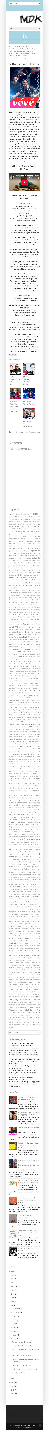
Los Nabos (37, 810)
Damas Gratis (24, 639)
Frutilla (18, 727)
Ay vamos (25, 558)
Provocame (18, 928)
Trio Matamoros (18, 989)
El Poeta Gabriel (34, 685)
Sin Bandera (27, 962)
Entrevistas (16, 705)
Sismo (38, 965)
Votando (24, 1017)
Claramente (18, 609)
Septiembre (12, 955)
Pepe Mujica (32, 912)
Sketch (11, 967)
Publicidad (32, 928)
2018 (12, 1302)
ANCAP (11, 546)
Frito (10, 727)
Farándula (34, 715)
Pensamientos (12, 912)
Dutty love (11, 671)
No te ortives (12, 882)
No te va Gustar (22, 882)
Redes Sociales (19, 936)
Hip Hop (11, 746)
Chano (11, 597)
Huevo (15, 752)
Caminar (16, 583)
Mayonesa (16, 49)
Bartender (29, 565)
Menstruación (15, 849)
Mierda (26, 852)
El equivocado (18, 678)
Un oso (22, 994)
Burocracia (23, 577)
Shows (28, 958)
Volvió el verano (17, 1017)
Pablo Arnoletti (21, 894)
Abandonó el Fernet (23, 524)
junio (14, 1324)
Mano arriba (29, 822)
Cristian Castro (36, 627)
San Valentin (28, 948)
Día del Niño (31, 654)
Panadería (37, 896)
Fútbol (30, 727)
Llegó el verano (36, 803)
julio (14, 1320)
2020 (22, 517)
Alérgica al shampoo (19, 539)
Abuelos (17, 526)
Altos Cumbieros (35, 541)
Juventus (18, 771)
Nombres (37, 884)
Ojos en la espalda (32, 889)
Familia (17, 715)
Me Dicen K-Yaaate (26, 49)
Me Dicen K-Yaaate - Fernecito (21, 1356)
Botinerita (11, 575)
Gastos (10, 731)
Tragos (31, 987)
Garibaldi (18, 729)
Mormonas (11, 862)
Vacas (10, 1002)
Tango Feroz (21, 975)
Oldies (17, 891)
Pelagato (11, 909)
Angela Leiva (19, 548)
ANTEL (32, 548)
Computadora (36, 617)
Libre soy (31, 800)
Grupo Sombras (28, 736)
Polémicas (29, 916)
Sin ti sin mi (28, 965)
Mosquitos (18, 862)
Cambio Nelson (36, 580)
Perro (38, 912)
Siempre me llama (35, 960)
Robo (26, 943)
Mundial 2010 (13, 870)
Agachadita (12, 531)
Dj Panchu (24, 664)
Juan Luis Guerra (36, 766)
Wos (13, 1022)
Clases (10, 612)
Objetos (28, 887)
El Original (30, 683)
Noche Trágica (30, 884)
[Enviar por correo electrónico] (9, 354)
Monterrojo (23, 859)
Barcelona (12, 565)
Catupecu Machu (23, 588)
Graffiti (27, 734)
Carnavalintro (36, 585)
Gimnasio (24, 731)
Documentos (12, 666)
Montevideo (30, 859)
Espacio (15, 710)
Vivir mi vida (36, 1012)
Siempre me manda (14, 962)
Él (38, 671)
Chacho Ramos (15, 595)
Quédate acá (13, 933)
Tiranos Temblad (18, 984)
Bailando (28, 560)
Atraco (10, 555)
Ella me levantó (26, 693)
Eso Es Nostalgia (29, 707)
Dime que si (25, 659)
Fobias (10, 724)
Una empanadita (35, 994)
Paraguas (38, 899)
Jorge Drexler (26, 766)
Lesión (23, 800)
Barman (18, 565)
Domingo (19, 666)
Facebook (11, 715)
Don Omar (26, 666)
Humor (11, 49)
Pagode (28, 894)
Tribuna (11, 989)
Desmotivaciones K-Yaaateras (30, 649)
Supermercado (35, 970)
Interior (32, 759)
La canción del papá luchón (23, 776)
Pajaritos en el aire (35, 894)
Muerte (11, 867)
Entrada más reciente (16, 432)
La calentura (26, 773)
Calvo (30, 580)
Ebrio (16, 671)
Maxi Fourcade (16, 834)
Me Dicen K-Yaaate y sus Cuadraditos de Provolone (23, 842)
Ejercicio (35, 671)
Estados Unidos (32, 710)
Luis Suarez (20, 815)
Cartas (16, 588)
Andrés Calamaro (35, 546)
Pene (31, 909)
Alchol (20, 536)
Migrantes (32, 852)
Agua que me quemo (15, 534)
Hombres (11, 749)
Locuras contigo (26, 807)
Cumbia (18, 634)
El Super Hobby (16, 688)
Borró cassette (36, 572)
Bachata (34, 558)
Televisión (11, 979)
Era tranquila (34, 705)
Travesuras (37, 987)
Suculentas (12, 970)
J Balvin (37, 761)
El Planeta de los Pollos (22, 685)
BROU (38, 575)
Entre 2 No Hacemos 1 (18, 702)
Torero (32, 984)
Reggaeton (29, 51)
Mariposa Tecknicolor (30, 827)
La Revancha (25, 790)
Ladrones (27, 793)
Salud (17, 948)
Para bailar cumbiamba (29, 899)
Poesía (14, 916)
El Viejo (23, 688)
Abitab (38, 524)
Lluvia (29, 805)
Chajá (20, 595)
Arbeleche (23, 551)
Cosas (33, 624)
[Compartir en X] (14, 354)
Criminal (28, 627)
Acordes (12, 529)
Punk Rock (12, 931)
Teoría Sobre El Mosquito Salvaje (22, 1346)
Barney (24, 565)
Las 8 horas (17, 795)
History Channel (35, 746)
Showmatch (22, 958)
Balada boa (17, 563)
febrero (15, 1335)
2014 (34, 514)
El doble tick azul (27, 676)
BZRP (30, 577)
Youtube (32, 1025)
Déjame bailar (32, 642)
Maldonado (12, 822)
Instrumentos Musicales (33, 756)
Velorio (38, 1002)
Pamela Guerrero (14, 896)
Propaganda (37, 926)
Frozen (14, 727)
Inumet (21, 761)
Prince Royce (23, 924)
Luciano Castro (20, 812)
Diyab (18, 664)
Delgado (18, 644)
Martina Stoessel (30, 829)
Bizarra (34, 570)
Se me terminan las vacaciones (30, 950)
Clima (19, 612)
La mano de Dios (35, 783)
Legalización (17, 800)
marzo (15, 1331)
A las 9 (21, 521)
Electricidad (36, 690)
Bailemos (17, 46)
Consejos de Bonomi (28, 619)
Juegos (25, 769)
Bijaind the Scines (20, 570)
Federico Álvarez (26, 717)
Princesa (31, 924)
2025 (39, 517)
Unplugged (35, 996)
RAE (24, 933)
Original (35, 891)
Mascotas (11, 832)
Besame (38, 568)
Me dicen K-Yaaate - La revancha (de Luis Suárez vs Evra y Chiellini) (15, 406)
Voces (10, 1015)
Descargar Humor (22, 647)
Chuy (31, 602)
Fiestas (22, 719)
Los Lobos (16, 810)
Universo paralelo (25, 997)
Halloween (12, 741)
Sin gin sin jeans (35, 962)
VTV (28, 1017)
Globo (34, 731)
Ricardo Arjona (25, 941)
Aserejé (11, 553)
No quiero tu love (35, 879)
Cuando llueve (13, 630)
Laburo (22, 793)
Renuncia (11, 941)
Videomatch (21, 1010)
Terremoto (22, 979)
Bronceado (33, 575)
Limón (22, 803)
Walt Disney (15, 1020)
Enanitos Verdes (18, 698)
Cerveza (30, 592)
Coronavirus (27, 624)
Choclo (38, 600)
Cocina (38, 612)
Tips (10, 984)
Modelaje (20, 857)
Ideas (10, 754)
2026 (10, 519)
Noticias (18, 887)
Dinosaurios (16, 661)
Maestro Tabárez (25, 817)
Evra (32, 712)
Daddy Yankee (27, 637)
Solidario (15, 967)
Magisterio (34, 817)
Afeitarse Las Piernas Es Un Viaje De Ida (24, 1369)
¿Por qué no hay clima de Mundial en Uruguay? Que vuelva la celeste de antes (29, 1200)
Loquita (33, 807)
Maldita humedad (19, 819)
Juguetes (33, 769)
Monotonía (16, 859)
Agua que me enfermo (33, 531)
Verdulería (23, 1004)
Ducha (10, 669)
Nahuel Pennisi (13, 872)
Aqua (17, 551)
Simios (21, 962)
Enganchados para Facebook (16, 700)
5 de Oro (14, 519)
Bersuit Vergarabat (29, 568)
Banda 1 (30, 563)
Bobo (12, 572)
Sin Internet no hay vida (16, 965)
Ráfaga (29, 933)
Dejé (14, 644)
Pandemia (12, 899)
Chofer (17, 602)
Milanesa (35, 49)
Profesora (37, 924)
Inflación (11, 756)
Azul (29, 558)
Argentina (33, 551)
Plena (38, 914)
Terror (27, 979)
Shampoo (15, 958)
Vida (25, 1007)
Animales (26, 548)
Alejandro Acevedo (28, 536)
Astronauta (26, 553)
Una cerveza (27, 994)
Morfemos (12, 51)
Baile (33, 560)
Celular (25, 590)
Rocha (30, 943)
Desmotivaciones (14, 649)
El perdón (36, 683)
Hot (34, 749)
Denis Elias (31, 644)
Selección (21, 953)
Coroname (19, 624)
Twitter (38, 992)
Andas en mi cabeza (21, 546)
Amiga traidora (21, 543)
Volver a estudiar (30, 1015)
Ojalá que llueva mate (21, 889)
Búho (18, 577)
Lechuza (11, 800)
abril (14, 1328)
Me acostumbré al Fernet (31, 836)
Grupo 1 (33, 734)
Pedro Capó (31, 907)
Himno (38, 744)
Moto (23, 862)
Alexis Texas (29, 539)
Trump (30, 989)
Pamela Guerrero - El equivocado (22, 1342)
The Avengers (36, 979)
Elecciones (27, 690)
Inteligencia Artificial (15, 759)
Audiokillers (20, 555)
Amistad (34, 543)
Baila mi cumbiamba (19, 560)
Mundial (37, 867)
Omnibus (29, 891)
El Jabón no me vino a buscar (30, 681)
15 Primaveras (17, 514)
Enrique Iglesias (29, 700)
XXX (19, 1022)
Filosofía (14, 722)
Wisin (10, 1022)
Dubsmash (37, 666)
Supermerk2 (12, 972)
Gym (28, 739)
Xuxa (16, 1022)
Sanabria (34, 948)
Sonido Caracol (22, 967)
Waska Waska (30, 1020)
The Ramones (12, 982)
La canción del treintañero (23, 778)
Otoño (10, 894)
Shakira (34, 955)
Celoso (21, 590)
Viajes (38, 1004)
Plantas (26, 914)
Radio (19, 933)
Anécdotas (12, 548)
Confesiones (12, 619)
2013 (29, 514)
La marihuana (13, 786)
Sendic (38, 953)
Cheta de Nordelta (29, 597)
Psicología (25, 928)
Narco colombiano (27, 872)
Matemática (21, 832)
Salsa (10, 948)
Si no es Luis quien (19, 960)
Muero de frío (36, 864)
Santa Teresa (15, 950)
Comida (20, 614)
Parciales (18, 902)
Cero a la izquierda (18, 592)
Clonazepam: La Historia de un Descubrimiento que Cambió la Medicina (28, 1233)
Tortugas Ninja (13, 987)
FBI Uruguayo (17, 717)
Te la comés (18, 977)
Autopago (11, 558)
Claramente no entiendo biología (31, 609)
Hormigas (29, 749)
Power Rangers (27, 921)
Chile (10, 600)
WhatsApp (37, 1020)
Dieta (10, 659)
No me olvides (13, 877)
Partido (34, 902)
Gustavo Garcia (13, 739)
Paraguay (11, 902)
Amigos (29, 543)
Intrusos (16, 761)
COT (10, 627)
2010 (22, 514)
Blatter (38, 570)
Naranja (20, 872)
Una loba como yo (14, 997)
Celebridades (15, 590)
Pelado (38, 907)
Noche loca (22, 884)
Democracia (24, 644)
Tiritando (26, 984)
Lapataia (11, 795)
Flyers (38, 722)
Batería (38, 565)
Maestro (38, 815)
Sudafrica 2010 (20, 970)
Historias (28, 746)
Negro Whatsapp (25, 874)
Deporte (38, 644)
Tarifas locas (35, 975)
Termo (16, 979)
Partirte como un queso (21, 904)
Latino (30, 795)
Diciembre (22, 656)
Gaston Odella (36, 729)
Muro (19, 870)
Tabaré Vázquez (21, 972)
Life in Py (17, 803)
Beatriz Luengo (13, 568)
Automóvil (37, 555)
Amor (38, 543)
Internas (38, 759)
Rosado (26, 946)
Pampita (23, 896)
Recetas (38, 933)
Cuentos (11, 634)
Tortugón (20, 987)
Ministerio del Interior (16, 854)
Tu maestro (25, 992)
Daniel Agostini (32, 639)
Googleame (16, 734)
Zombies (11, 1027)
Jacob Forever (12, 764)
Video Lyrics (37, 1007)
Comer (16, 614)
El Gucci (36, 678)
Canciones (24, 46)
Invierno (32, 761)
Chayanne (21, 597)
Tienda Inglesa (36, 982)
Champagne (26, 595)
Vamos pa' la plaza (27, 1002)
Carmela (30, 585)
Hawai (22, 744)
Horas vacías (22, 749)
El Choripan (18, 676)
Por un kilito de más (27, 919)
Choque (22, 602)
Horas (16, 749)
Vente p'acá (12, 1004)
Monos (10, 859)
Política (34, 916)
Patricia (15, 907)
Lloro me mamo (22, 805)
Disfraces (26, 661)
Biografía (28, 570)
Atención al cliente (35, 553)
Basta (34, 565)
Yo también (37, 1022)
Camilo (10, 583)
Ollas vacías (23, 891)
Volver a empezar (21, 1015)
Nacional (34, 870)
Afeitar (38, 529)
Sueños (28, 970)
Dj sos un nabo (34, 664)
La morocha (28, 786)
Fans (28, 715)
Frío (39, 724)
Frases (25, 724)
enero (15, 1339)
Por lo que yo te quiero (15, 919)
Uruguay (22, 53)
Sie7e (27, 960)
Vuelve (35, 1017)
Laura (33, 795)
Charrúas (15, 597)
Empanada (29, 695)
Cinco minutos (27, 605)
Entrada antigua (34, 432)
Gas (31, 729)
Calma (26, 580)
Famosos (23, 715)
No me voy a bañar (22, 877)
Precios (34, 921)
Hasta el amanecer (29, 741)
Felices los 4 (34, 717)
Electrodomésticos (14, 693)
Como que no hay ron (29, 614)
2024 (36, 517)
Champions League (35, 595)
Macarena (29, 815)
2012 (12, 1394)
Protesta (11, 928)
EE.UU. (31, 671)
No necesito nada (33, 877)
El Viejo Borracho (31, 688)
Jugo (29, 769)
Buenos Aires (12, 577)
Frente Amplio (32, 724)
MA (25, 815)
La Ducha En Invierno (24, 1215)
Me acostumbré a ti (18, 836)
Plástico (31, 914)
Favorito (11, 717)
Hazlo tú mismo (28, 744)
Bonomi (24, 572)
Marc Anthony (19, 824)
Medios (32, 847)
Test (30, 979)
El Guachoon (30, 678)
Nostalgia (11, 887)
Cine (16, 607)
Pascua (31, 904)
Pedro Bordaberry (22, 907)
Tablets (35, 972)
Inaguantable (23, 754)
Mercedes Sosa (24, 849)
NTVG (23, 887)
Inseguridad (22, 756)
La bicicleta (17, 773)
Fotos (21, 724)
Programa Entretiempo (22, 926)
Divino (10, 664)
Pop (39, 916)
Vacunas (14, 1002)
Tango (15, 975)
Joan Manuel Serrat (17, 766)
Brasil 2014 (19, 575)
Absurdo (11, 526)
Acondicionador (36, 526)
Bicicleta (11, 570)
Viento (34, 1010)
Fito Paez (34, 722)
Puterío (27, 931)
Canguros (17, 585)
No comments (21, 58)
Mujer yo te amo (19, 867)
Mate (15, 832)
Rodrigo (38, 943)
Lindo (29, 803)
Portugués (20, 921)
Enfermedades (36, 698)
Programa (12, 926)
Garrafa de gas (25, 729)
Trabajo (26, 987)
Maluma (19, 822)
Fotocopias (16, 724)
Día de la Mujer (34, 652)
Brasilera (26, 575)
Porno (15, 921)
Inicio (26, 432)
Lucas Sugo (12, 812)
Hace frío (37, 739)
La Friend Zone (18, 783)
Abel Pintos (32, 524)
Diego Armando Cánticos (33, 656)
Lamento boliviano (35, 793)
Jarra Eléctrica (27, 764)
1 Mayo (11, 514)
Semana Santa (32, 953)
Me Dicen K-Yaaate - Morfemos (24, 64)
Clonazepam (24, 612)
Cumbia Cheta (26, 634)
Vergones (29, 1004)
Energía (28, 698)
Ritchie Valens (21, 943)
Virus (30, 1012)
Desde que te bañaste (34, 647)
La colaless (24, 781)
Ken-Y (36, 771)
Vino (21, 1012)
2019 (19, 517)
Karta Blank (25, 771)
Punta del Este (19, 931)
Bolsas (20, 572)
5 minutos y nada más (31, 519)
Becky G (21, 568)
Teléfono (37, 977)
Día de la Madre (24, 652)
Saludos (22, 948)
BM (9, 572)
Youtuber (37, 1025)
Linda (25, 803)
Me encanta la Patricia (27, 844)
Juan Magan (12, 769)
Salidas (38, 946)
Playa (35, 914)
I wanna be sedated (32, 752)
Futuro (35, 727)
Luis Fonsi (34, 812)
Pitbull (21, 914)
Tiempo (29, 982)
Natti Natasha (36, 872)
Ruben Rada (32, 946)
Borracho (29, 572)
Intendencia (25, 759)
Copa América (28, 622)
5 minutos (21, 519)
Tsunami (35, 989)
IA (39, 752)
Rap (33, 933)
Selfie (26, 953)
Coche (34, 612)
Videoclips (28, 53)
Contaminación (19, 622)
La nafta (35, 786)
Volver (13, 1015)
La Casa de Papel (35, 778)
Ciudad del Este (27, 607)
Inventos (26, 761)
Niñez (38, 874)
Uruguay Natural (24, 1000)
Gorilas (22, 734)
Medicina (16, 847)
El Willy (20, 690)
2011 (25, 514)
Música (17, 51)
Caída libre (22, 580)
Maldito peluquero (33, 819)
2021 (25, 517)
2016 (11, 516)
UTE (32, 1000)
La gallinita (26, 783)
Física (28, 722)
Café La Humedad (13, 580)
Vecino (34, 1002)
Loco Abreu (18, 807)
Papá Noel (19, 899)
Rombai (11, 946)
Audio (15, 555)
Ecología (20, 671)
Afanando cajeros (31, 529)
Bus (27, 577)
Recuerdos (12, 936)
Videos (34, 53)
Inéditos (31, 754)
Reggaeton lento (14, 53)
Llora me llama (13, 805)
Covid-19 (22, 627)
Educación (26, 671)
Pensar (19, 912)
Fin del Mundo (22, 722)
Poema (10, 916)
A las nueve (27, 521)
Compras (28, 617)
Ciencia (20, 605)
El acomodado (30, 673)
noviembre (16, 1312)
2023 (32, 517)
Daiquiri (35, 637)
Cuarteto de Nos (35, 632)
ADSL (24, 529)
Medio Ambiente (25, 847)
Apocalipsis (12, 551)
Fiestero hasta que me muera (32, 719)
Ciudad (20, 607)
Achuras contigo (26, 526)
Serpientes (22, 955)
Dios (22, 661)
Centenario (31, 590)
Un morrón (17, 994)
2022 (29, 517)
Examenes (37, 712)
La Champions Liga (14, 781)
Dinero (10, 661)
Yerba (32, 1022)
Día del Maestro (22, 654)
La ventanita (16, 793)
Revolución (17, 941)
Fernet (17, 719)
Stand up (37, 967)
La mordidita (20, 786)
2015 (38, 514)
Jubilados (19, 769)
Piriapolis (16, 914)
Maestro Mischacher (14, 817)
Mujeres (27, 867)
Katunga (31, 771)
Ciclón (35, 602)
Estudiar (28, 712)
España (20, 710)
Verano (17, 1004)
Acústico (19, 529)
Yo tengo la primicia (14, 1025)
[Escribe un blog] (12, 354)
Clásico (15, 612)
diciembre (16, 1309)
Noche (16, 884)
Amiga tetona (13, 543)
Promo (31, 926)
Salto (13, 948)
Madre (34, 815)
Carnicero (11, 588)
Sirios (34, 965)
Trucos (26, 989)
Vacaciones (37, 1000)
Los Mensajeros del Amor (26, 810)
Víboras (11, 1007)
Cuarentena (20, 632)
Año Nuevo (37, 548)
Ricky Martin (13, 943)
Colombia (11, 614)
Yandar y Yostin (25, 1022)
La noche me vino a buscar (31, 788)
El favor (24, 678)
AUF (26, 555)
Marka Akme (20, 829)
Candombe (37, 583)
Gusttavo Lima (22, 739)
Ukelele (11, 994)
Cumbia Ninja (36, 634)
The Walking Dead (22, 982)
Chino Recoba (16, 600)
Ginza (29, 731)
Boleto (16, 572)
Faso (39, 715)
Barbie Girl (37, 563)
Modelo (26, 857)
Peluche (26, 909)
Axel (20, 558)
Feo (39, 717)
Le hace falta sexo (22, 798)
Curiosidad (20, 637)
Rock (33, 943)
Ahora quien (30, 534)
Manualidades (36, 822)
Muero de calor (26, 864)
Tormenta (37, 984)
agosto (15, 1316)
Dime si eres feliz (34, 659)
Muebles (18, 864)
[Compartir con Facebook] (16, 354)
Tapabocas (28, 975)
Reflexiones (28, 936)
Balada (11, 563)
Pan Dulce (30, 896)
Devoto (16, 652)
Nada (39, 870)
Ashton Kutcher (17, 553)
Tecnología (31, 977)
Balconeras (24, 563)
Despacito (11, 652)
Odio (32, 887)
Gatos (14, 731)
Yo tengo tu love (24, 1025)
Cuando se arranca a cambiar (25, 630)
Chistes (34, 600)
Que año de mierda (35, 931)
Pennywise (37, 909)
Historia (22, 746)
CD (33, 588)
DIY (14, 664)
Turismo (32, 992)
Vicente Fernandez (18, 1007)
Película (16, 909)
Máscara (38, 829)
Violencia (26, 1012)
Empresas (35, 695)
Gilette (19, 731)
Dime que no (16, 659)
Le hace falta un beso (34, 798)
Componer (21, 617)
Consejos (19, 619)
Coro (14, 624)
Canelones (11, 585)
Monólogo (37, 857)
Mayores (30, 834)
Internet (11, 761)
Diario (17, 656)
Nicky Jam (33, 874)
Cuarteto (27, 632)
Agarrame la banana (21, 531)
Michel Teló (20, 852)
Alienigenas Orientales (23, 541)
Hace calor (32, 739)
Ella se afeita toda (19, 695)
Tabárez (30, 972)
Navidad (11, 874)
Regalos (11, 938)
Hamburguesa (20, 741)
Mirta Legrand (31, 854)
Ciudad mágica (36, 607)
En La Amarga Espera (19, 1373)
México (31, 849)
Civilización (12, 609)
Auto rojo (31, 555)
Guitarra (37, 736)
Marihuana (37, 824)
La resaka (18, 790)
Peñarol (24, 912)
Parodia (22, 51)
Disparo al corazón (34, 661)
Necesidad (17, 874)
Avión (16, 558)
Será (17, 955)
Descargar (13, 646)
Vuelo (31, 1017)
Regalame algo (36, 936)
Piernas (11, 914)
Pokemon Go (21, 916)
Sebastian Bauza (13, 953)
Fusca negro (24, 727)
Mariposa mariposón (15, 827)
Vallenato (19, 1002)
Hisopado (16, 746)
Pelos (21, 909)
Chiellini (37, 597)
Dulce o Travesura (28, 669)
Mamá (24, 822)
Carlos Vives (24, 585)
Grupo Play (18, 736)
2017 (12, 46)
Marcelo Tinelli (29, 824)
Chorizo (27, 602)
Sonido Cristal (31, 967)
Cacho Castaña (36, 577)
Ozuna (14, 894)
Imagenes (16, 754)
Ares (28, 551)
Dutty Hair (37, 669)
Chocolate (12, 602)
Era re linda (25, 705)
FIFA (10, 722)
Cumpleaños (12, 637)
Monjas (32, 857)
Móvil (26, 862)
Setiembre (28, 955)
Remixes (38, 938)
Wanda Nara (22, 1020)
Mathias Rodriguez (30, 832)
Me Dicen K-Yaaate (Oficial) (29, 1425)
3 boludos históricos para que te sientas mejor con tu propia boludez (28, 1145)
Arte (39, 551)
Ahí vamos (24, 534)
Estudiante (21, 712)
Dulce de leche (18, 669)
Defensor (25, 642)
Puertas (38, 928)
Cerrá (25, 592)
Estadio (25, 710)
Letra (26, 800)
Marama (11, 824)
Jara (18, 764)
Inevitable (37, 754)
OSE (39, 891)
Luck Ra (28, 812)
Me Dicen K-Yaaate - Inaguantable (27, 423)
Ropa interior (20, 946)
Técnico (25, 977)
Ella (20, 693)
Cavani (30, 588)
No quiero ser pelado (23, 879)
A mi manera (35, 521)
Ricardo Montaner (35, 941)
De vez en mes (18, 642)
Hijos (35, 744)
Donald (32, 666)
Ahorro (37, 534)
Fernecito (11, 719)
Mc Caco (35, 834)
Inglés (16, 756)
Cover (34, 46)
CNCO (30, 46)
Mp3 (30, 861)
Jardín (21, 764)
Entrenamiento (30, 702)
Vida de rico (30, 1007)
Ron (15, 946)
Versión (34, 1004)
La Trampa (33, 790)
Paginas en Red (27, 1428)
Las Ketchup (24, 795)
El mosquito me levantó (20, 683)
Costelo (38, 624)
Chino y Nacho (26, 600)
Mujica (32, 867)
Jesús (33, 764)
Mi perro (36, 849)
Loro (37, 807)
